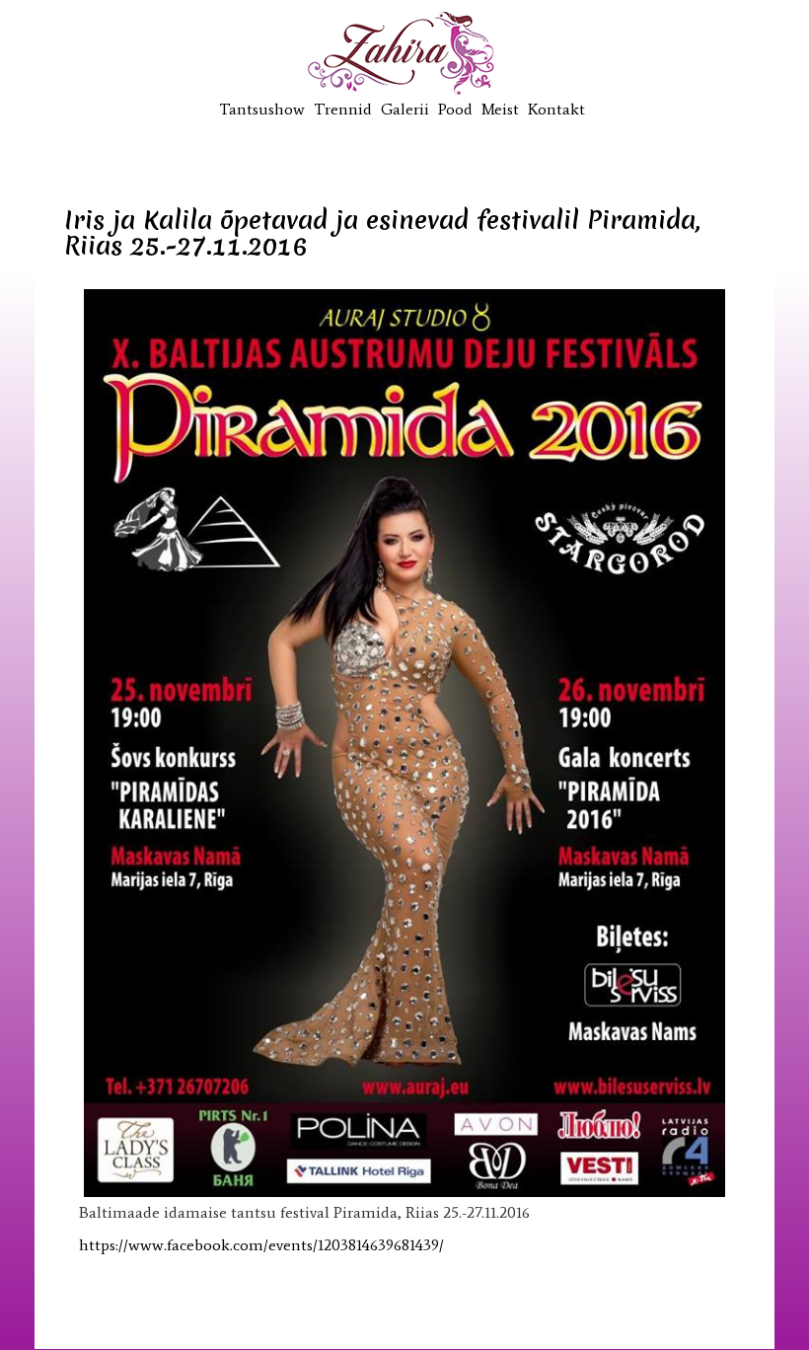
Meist (500, 109)
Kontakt (556, 109)
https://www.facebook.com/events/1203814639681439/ (261, 1245)
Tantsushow (262, 109)
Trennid (343, 109)
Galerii (405, 109)
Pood (455, 109)
